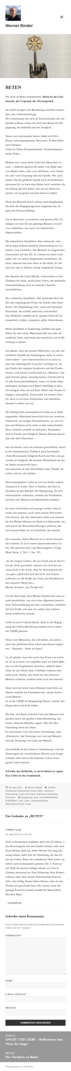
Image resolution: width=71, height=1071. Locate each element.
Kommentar (13, 935)
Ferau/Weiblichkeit (49, 797)
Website (10, 1008)
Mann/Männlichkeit (14, 804)
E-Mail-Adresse (16, 994)
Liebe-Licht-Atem (27, 794)
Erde (36, 797)
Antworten (14, 903)
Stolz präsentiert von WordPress (19, 1066)
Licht (20, 800)
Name (9, 981)
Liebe (26, 800)
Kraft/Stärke (11, 800)
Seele (28, 804)
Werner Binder (19, 25)
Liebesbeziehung (39, 800)
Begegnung (27, 797)
